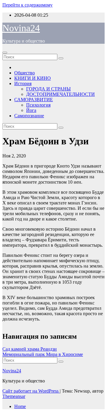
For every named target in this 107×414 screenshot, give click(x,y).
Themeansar (13, 396)
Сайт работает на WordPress (31, 390)
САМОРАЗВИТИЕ (33, 99)
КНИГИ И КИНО (32, 78)
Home (20, 406)
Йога (31, 110)
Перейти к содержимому (27, 4)
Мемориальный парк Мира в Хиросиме (42, 354)
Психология (38, 104)
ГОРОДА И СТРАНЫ (48, 88)
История (23, 83)
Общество (24, 72)
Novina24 (21, 28)
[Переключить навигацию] (4, 53)
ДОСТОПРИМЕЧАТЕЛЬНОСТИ (60, 94)
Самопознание (29, 115)
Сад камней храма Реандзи (29, 348)
